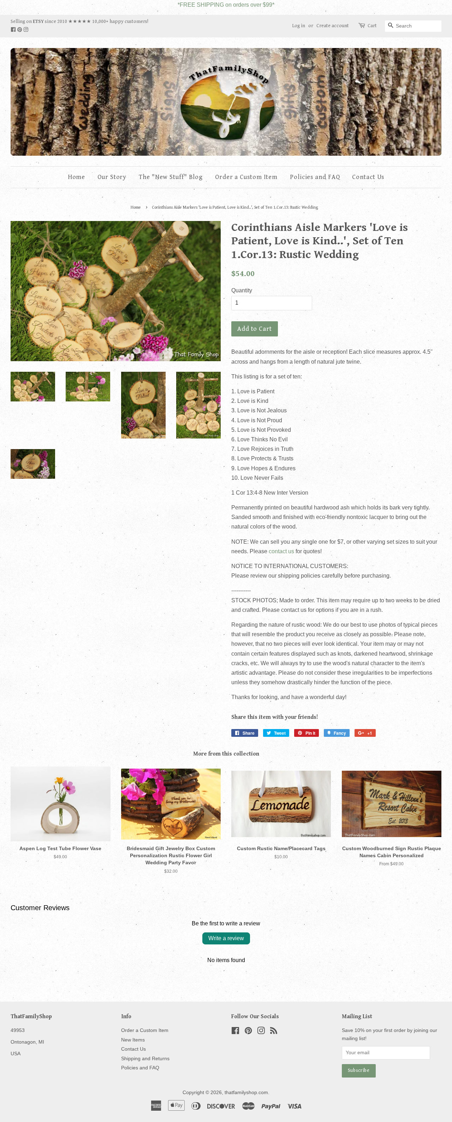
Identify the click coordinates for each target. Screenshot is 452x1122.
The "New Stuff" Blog (171, 177)
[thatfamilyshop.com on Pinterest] (20, 30)
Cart (372, 26)
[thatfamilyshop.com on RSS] (274, 1032)
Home (76, 177)
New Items (133, 1040)
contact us (281, 551)
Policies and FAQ (315, 177)
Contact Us (368, 177)
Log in (298, 26)
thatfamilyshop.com (246, 1092)
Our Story (111, 177)
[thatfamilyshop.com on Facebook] (14, 30)
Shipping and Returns (145, 1058)
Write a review (226, 938)
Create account (332, 26)
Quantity (241, 290)
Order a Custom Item (246, 177)
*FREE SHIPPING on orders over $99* (226, 5)
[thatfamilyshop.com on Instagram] (25, 30)
